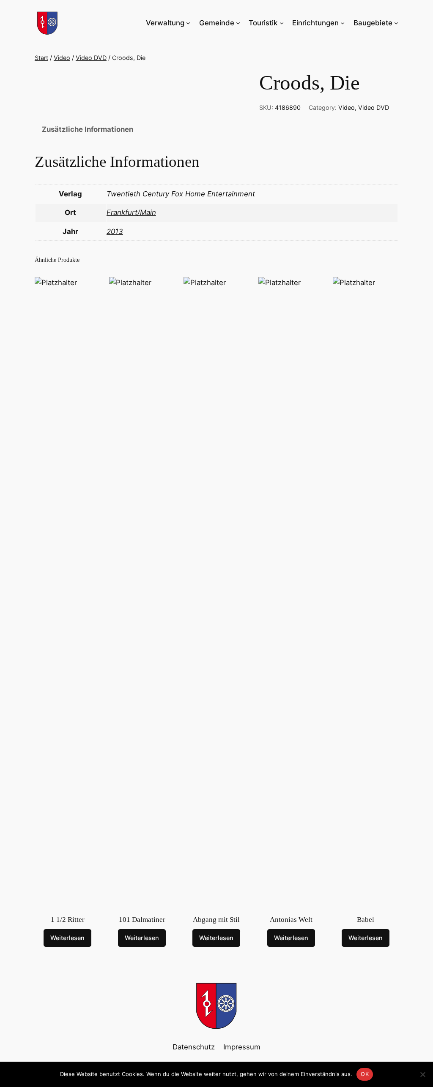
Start (41, 57)
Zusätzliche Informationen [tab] (87, 129)
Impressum (241, 1047)
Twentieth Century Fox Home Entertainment (181, 194)
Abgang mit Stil (216, 920)
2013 (115, 231)
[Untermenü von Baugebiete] (396, 23)
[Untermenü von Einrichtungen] (342, 23)
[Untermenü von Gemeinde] (238, 23)
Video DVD (91, 57)
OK (365, 1074)
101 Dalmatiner (142, 920)
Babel (365, 920)
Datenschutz (194, 1047)
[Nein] (422, 1074)
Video (62, 57)
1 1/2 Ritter (68, 920)
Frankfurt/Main (131, 212)
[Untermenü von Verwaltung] (188, 23)
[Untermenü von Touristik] (282, 23)
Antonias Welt (291, 920)
